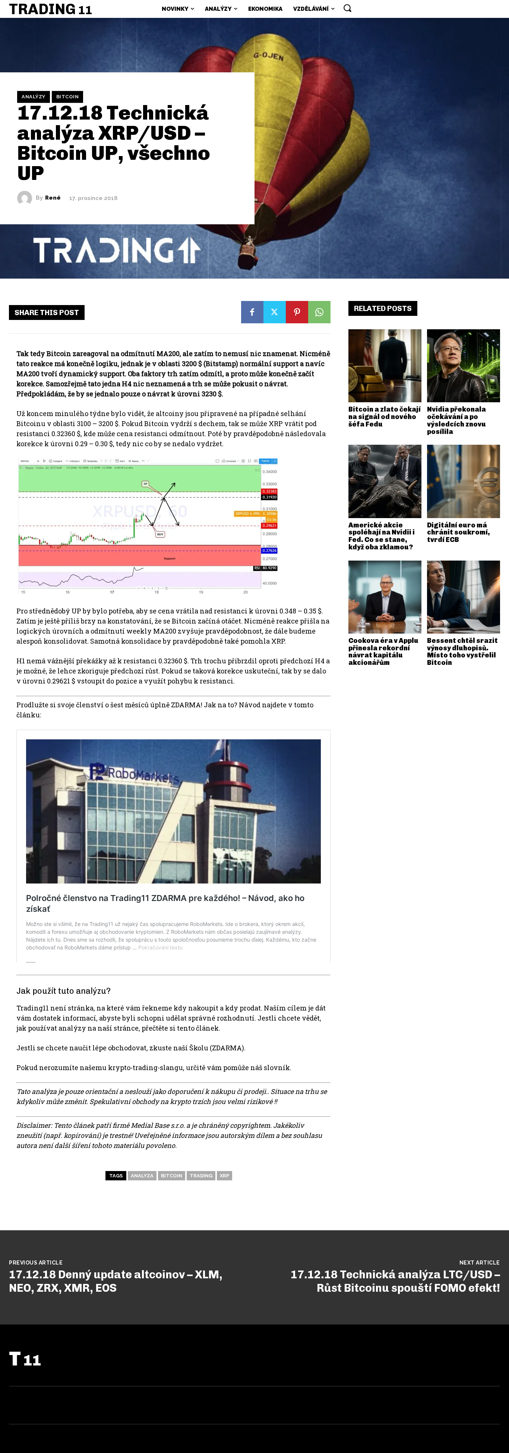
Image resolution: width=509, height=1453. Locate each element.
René (53, 198)
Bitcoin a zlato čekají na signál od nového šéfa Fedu (384, 416)
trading (201, 1175)
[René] (26, 198)
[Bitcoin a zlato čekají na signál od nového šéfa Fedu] (384, 365)
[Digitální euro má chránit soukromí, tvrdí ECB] (463, 481)
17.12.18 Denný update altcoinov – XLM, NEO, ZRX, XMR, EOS (115, 1281)
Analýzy (33, 96)
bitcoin (171, 1175)
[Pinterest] (297, 312)
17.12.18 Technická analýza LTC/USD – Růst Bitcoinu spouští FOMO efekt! (395, 1281)
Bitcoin (67, 96)
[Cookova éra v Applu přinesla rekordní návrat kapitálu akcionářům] (384, 597)
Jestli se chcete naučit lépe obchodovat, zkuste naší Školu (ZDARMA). (131, 1047)
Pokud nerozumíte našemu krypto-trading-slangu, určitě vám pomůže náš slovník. (153, 1067)
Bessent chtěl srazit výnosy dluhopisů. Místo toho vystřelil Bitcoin (462, 652)
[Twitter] (274, 312)
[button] (347, 7)
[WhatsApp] (319, 312)
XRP (224, 1175)
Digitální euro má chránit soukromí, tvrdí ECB (458, 532)
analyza (142, 1175)
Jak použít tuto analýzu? (63, 991)
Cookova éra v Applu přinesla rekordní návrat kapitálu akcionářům (383, 652)
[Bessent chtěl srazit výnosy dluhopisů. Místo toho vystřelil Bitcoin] (463, 597)
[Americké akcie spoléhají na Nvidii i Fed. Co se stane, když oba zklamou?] (384, 481)
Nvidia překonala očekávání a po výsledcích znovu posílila (456, 420)
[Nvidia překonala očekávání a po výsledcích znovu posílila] (463, 365)
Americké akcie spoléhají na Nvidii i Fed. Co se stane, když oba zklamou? (381, 536)
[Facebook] (252, 312)
